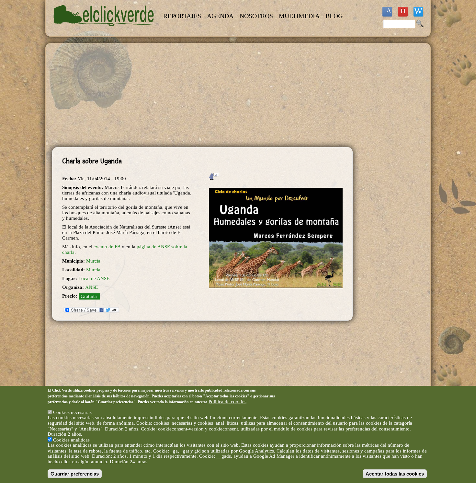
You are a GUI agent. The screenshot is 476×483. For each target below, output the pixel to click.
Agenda (220, 15)
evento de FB (107, 246)
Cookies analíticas (71, 439)
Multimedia (299, 15)
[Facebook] (387, 12)
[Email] (418, 12)
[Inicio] (104, 29)
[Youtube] (403, 12)
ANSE (91, 287)
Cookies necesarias (72, 412)
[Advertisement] (202, 95)
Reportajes (182, 15)
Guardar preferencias (75, 474)
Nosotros (256, 15)
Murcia (93, 261)
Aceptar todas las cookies (395, 474)
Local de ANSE (93, 278)
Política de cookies (227, 401)
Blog (334, 15)
